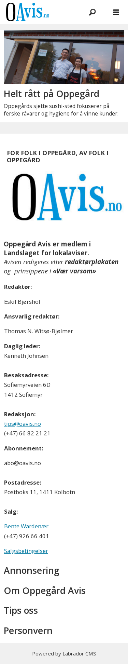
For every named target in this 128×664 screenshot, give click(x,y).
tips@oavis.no (22, 424)
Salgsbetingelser (26, 551)
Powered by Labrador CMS (64, 653)
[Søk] (92, 12)
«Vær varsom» (74, 271)
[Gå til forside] (38, 12)
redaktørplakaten (91, 261)
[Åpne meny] (116, 12)
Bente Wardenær (26, 526)
